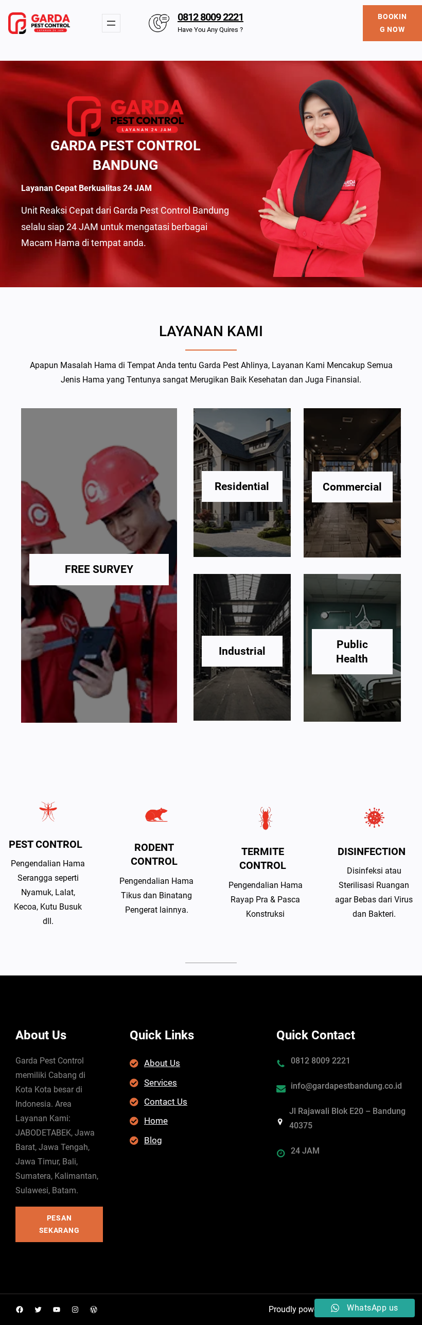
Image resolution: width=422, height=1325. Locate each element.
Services (160, 1082)
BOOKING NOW (392, 22)
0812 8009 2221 (210, 17)
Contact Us (165, 1101)
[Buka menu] (111, 23)
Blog (153, 1140)
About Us (162, 1063)
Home (156, 1120)
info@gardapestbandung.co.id (346, 1086)
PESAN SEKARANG (59, 1224)
